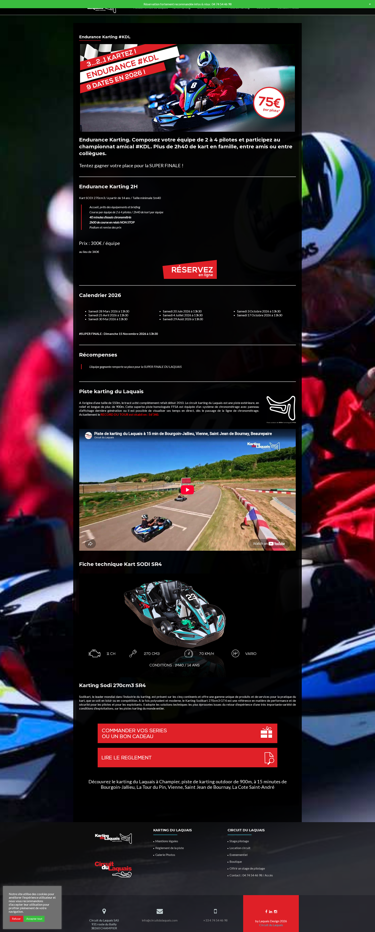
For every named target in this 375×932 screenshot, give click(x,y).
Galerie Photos (165, 854)
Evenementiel (238, 854)
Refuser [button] (16, 918)
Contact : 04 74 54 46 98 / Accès (251, 875)
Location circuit (239, 848)
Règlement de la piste (169, 848)
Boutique (235, 861)
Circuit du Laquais (271, 925)
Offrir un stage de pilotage (247, 868)
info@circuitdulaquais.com (160, 920)
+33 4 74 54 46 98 (215, 920)
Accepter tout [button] (34, 918)
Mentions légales (166, 841)
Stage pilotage (239, 841)
